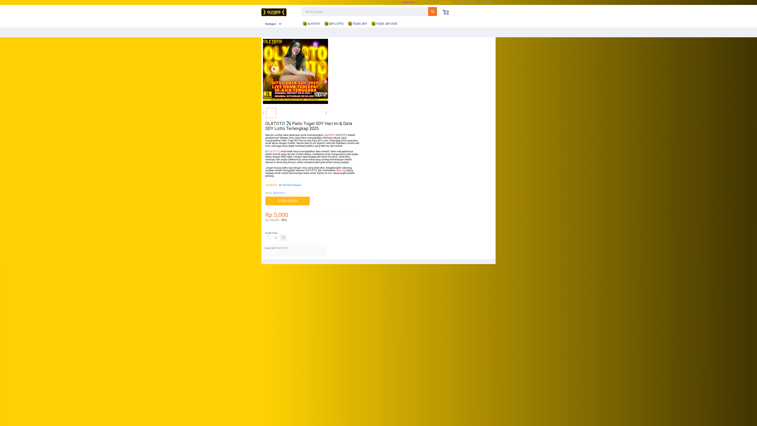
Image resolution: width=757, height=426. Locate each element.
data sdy (341, 170)
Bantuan (445, 2)
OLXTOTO (274, 151)
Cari (432, 11)
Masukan (408, 2)
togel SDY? (329, 135)
